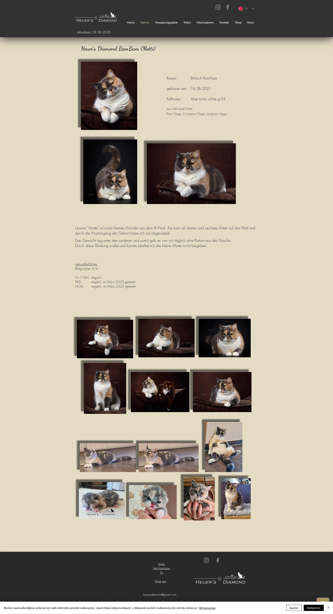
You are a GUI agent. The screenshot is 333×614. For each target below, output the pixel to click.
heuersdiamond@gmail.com (160, 595)
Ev (161, 572)
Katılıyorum (313, 608)
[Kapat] (328, 608)
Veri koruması (161, 568)
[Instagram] (218, 7)
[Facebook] (227, 7)
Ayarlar (293, 608)
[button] (205, 22)
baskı (161, 564)
